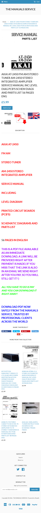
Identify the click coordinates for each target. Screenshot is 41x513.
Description (20, 130)
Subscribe (34, 489)
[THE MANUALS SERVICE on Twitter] (18, 469)
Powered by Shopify (33, 498)
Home (4, 22)
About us (20, 460)
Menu (6, 1)
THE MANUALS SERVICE (20, 9)
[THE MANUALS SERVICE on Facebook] (23, 469)
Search (21, 457)
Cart (38, 1)
